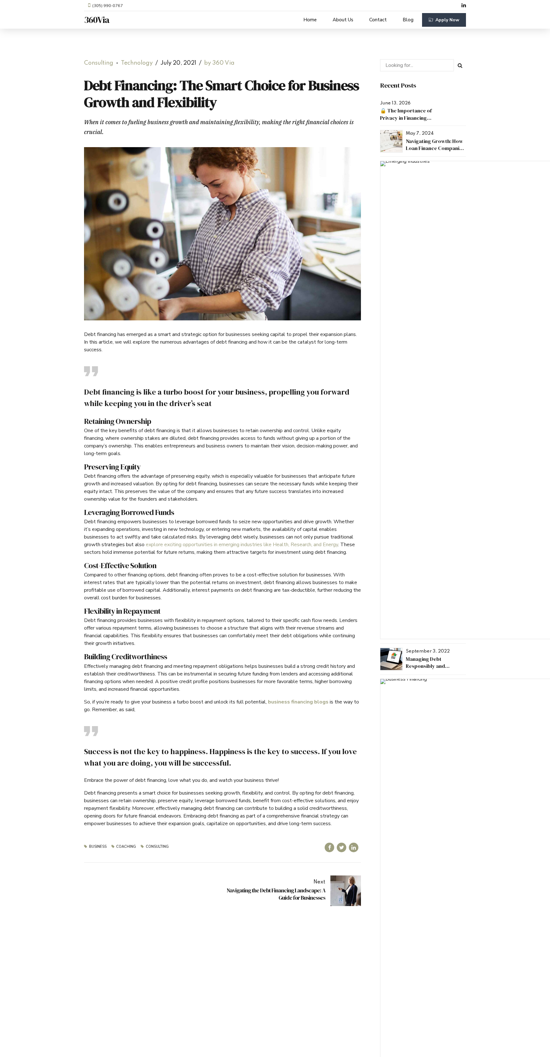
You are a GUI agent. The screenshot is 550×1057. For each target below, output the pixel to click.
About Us (343, 20)
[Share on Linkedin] (353, 847)
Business (98, 846)
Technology (137, 63)
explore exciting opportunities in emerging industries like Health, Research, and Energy (241, 544)
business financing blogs (298, 701)
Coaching (126, 846)
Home (310, 20)
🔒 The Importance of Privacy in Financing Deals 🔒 (406, 117)
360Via (96, 19)
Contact (378, 20)
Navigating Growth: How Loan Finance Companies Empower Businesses (435, 148)
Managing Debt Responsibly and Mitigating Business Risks (435, 666)
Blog (408, 20)
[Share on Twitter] (341, 847)
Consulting (98, 63)
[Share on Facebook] (329, 847)
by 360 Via (219, 63)
